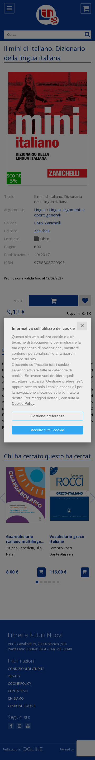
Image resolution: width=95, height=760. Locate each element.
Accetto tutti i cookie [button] (47, 430)
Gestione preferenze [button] (47, 416)
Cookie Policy (23, 403)
